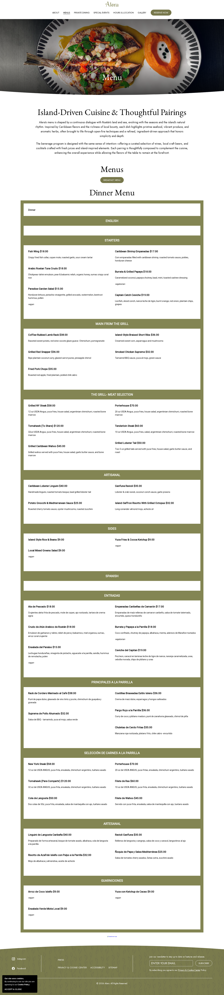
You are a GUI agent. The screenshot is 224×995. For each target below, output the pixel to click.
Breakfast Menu (113, 180)
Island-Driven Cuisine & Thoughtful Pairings (112, 112)
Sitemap (112, 967)
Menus (66, 12)
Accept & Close (13, 989)
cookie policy (24, 985)
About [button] (55, 12)
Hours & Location (123, 12)
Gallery (142, 12)
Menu (112, 77)
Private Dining (82, 12)
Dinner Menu (112, 192)
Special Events (101, 12)
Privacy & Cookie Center (72, 967)
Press (61, 960)
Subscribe (204, 963)
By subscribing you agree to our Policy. (177, 970)
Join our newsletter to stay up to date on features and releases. (177, 956)
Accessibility (97, 967)
